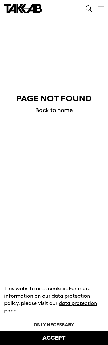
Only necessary (54, 325)
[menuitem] (101, 8)
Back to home (54, 110)
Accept (54, 338)
